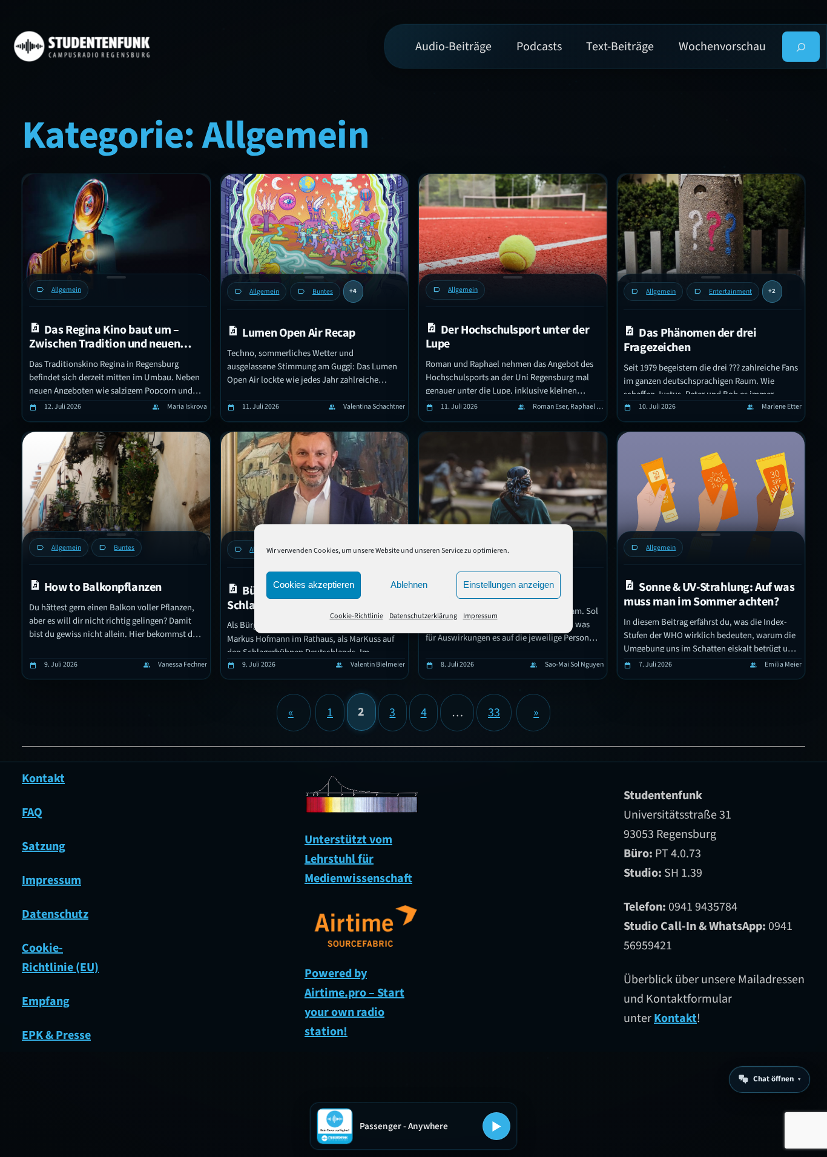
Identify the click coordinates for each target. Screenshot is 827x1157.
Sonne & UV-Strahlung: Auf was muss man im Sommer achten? (709, 594)
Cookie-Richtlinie (356, 616)
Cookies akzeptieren (313, 584)
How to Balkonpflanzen (103, 587)
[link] (116, 298)
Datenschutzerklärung (423, 616)
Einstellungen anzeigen (508, 584)
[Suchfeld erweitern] (801, 46)
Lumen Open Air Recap (298, 333)
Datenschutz (55, 914)
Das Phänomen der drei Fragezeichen (690, 340)
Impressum (480, 616)
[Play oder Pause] (496, 1126)
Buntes (322, 291)
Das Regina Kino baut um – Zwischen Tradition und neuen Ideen (104, 336)
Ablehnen (408, 584)
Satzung (43, 846)
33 (494, 712)
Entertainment (730, 291)
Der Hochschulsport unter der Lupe (507, 336)
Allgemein (66, 290)
